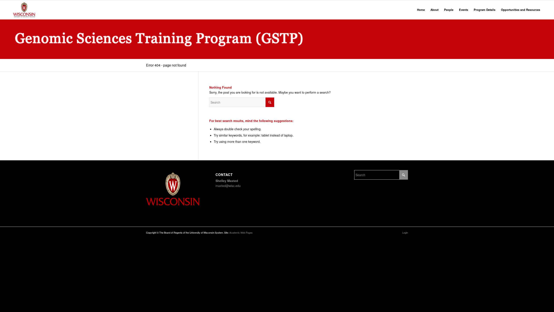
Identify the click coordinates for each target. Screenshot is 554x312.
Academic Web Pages (241, 232)
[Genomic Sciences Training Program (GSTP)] (24, 9)
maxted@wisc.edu (228, 186)
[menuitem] (421, 9)
